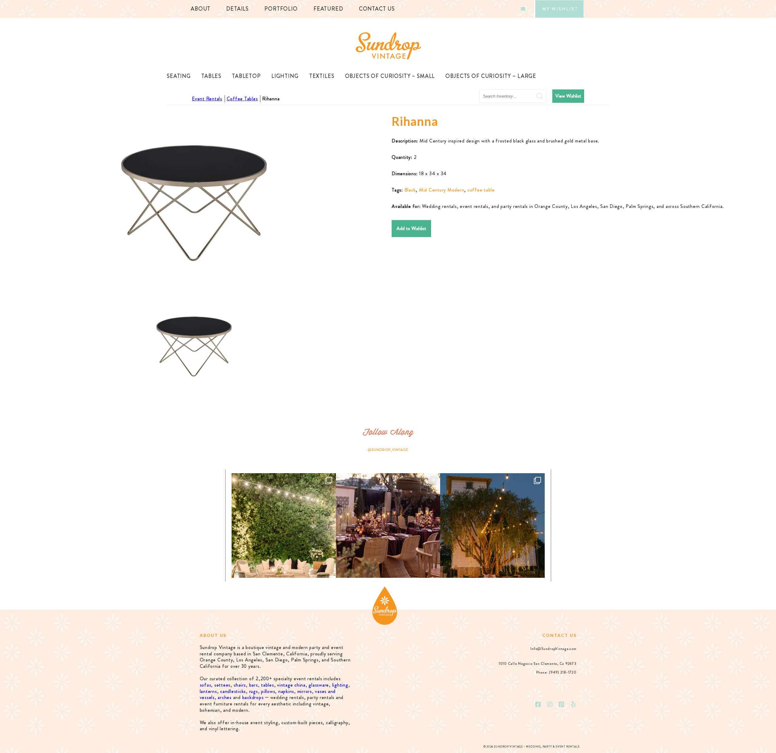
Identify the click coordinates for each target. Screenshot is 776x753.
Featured (328, 9)
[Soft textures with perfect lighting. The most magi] (284, 525)
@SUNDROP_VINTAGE (388, 450)
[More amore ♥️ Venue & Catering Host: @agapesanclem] (388, 525)
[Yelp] (573, 704)
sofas (205, 684)
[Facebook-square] (538, 704)
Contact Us (377, 9)
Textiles (321, 76)
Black (410, 189)
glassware (319, 684)
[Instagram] (550, 704)
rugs (253, 691)
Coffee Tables (242, 98)
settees (222, 684)
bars (253, 684)
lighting (340, 684)
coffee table (481, 189)
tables (267, 684)
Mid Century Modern (441, 189)
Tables (211, 76)
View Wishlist (568, 95)
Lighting (285, 76)
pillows (268, 691)
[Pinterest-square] (562, 704)
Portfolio (281, 9)
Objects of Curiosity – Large (490, 76)
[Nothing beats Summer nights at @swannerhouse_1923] (492, 525)
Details (237, 9)
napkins (286, 691)
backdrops (253, 697)
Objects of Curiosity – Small (390, 76)
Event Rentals (207, 98)
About (200, 9)
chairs (240, 684)
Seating (179, 76)
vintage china (291, 684)
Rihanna (270, 98)
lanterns (208, 691)
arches (225, 697)
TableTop (246, 76)
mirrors (304, 691)
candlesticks (233, 691)
